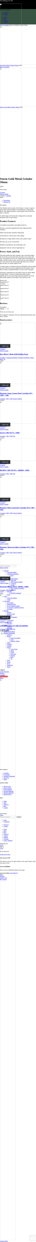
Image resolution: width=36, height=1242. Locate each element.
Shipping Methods (8, 793)
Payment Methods (8, 791)
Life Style (6, 778)
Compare (6, 839)
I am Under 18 (14, 873)
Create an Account (5, 854)
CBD (7, 399)
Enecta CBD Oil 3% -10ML (10, 433)
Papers (32, 357)
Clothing (9, 622)
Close (1, 815)
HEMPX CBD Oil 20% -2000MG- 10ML (15, 470)
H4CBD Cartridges (15, 593)
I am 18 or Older (5, 873)
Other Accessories (12, 617)
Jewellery (9, 623)
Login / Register (7, 840)
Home (2, 25)
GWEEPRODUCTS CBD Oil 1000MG (14, 626)
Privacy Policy (7, 788)
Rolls (1, 359)
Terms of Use (7, 786)
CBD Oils (13, 580)
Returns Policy (7, 794)
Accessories (10, 620)
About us (6, 804)
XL (5, 359)
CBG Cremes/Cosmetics (17, 588)
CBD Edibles (14, 578)
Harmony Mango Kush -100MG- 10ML (14, 587)
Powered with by (20, 812)
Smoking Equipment (23, 357)
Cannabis (6, 25)
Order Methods (7, 789)
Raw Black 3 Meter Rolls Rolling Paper (14, 354)
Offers (5, 779)
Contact (5, 807)
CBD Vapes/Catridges (16, 582)
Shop (4, 803)
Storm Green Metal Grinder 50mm (9, 107)
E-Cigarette (6, 774)
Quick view (3, 347)
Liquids (12, 585)
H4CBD (9, 591)
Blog (4, 806)
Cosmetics (13, 583)
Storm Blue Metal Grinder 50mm (9, 65)
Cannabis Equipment (11, 357)
